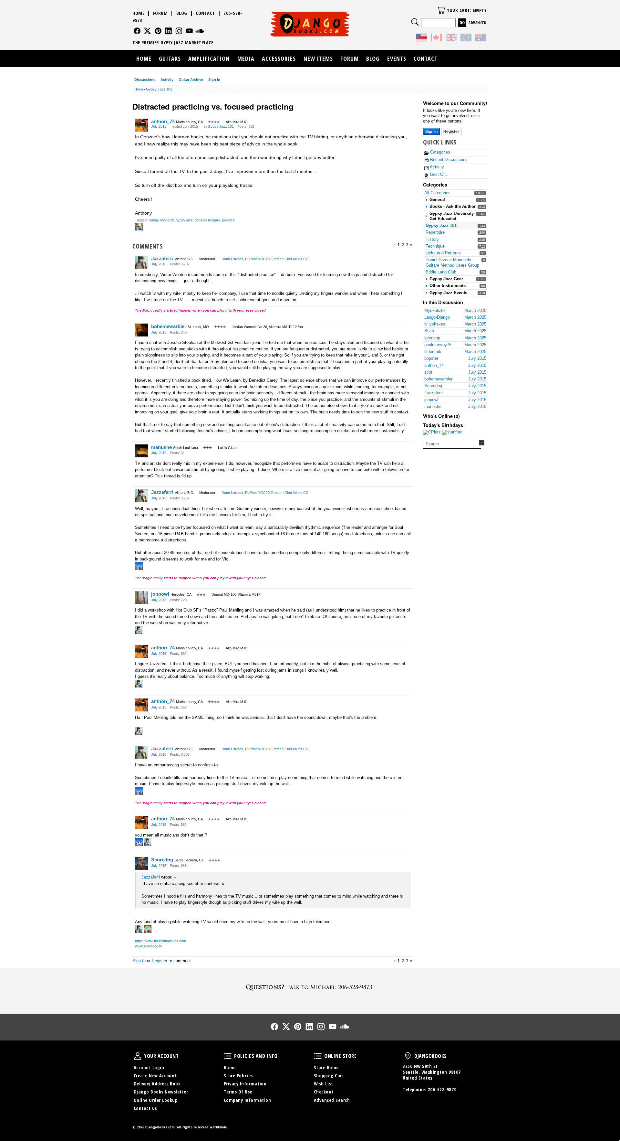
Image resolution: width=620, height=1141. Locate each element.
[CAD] (436, 38)
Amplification (209, 58)
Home (138, 13)
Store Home (326, 1067)
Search (415, 22)
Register (451, 131)
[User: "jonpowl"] (141, 597)
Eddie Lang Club (441, 272)
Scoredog (162, 859)
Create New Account (155, 1075)
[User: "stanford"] (452, 432)
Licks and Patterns (443, 253)
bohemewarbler (168, 326)
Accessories (279, 58)
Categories (439, 152)
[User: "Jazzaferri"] (141, 262)
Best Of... (439, 174)
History (432, 239)
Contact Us (145, 1108)
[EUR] (465, 38)
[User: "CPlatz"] (432, 432)
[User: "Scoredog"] (141, 863)
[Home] (310, 23)
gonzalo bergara (207, 220)
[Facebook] (137, 31)
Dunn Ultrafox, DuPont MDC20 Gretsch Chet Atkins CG (265, 259)
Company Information (247, 1100)
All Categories (437, 192)
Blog (181, 13)
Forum (160, 13)
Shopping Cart (329, 1075)
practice (228, 220)
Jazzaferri (162, 258)
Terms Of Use (238, 1092)
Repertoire (435, 232)
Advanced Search (332, 1100)
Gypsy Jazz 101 (441, 225)
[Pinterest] (158, 31)
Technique (435, 246)
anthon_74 (163, 121)
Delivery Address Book (157, 1084)
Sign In (214, 79)
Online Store (318, 1056)
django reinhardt (161, 220)
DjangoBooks (408, 1056)
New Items (318, 58)
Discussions (144, 79)
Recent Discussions (448, 159)
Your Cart (441, 10)
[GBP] (451, 38)
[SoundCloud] (199, 31)
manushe (161, 447)
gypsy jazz (184, 220)
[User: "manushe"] (141, 450)
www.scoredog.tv (148, 946)
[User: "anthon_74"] (141, 125)
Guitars (170, 58)
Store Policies (238, 1075)
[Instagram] (179, 31)
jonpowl (160, 594)
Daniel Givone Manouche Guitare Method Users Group (452, 262)
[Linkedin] (168, 31)
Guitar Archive (191, 79)
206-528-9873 (442, 1089)
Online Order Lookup (156, 1100)
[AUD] (480, 38)
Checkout (324, 1092)
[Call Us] (310, 987)
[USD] (421, 38)
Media (245, 58)
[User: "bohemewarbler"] (141, 330)
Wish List (323, 1084)
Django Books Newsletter (161, 1092)
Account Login (149, 1067)
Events (396, 58)
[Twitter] (147, 31)
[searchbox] (452, 444)
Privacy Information (245, 1084)
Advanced (477, 22)
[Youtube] (189, 31)
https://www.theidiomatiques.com (160, 941)
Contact (205, 13)
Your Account (137, 1056)
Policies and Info (227, 1056)
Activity (166, 79)
